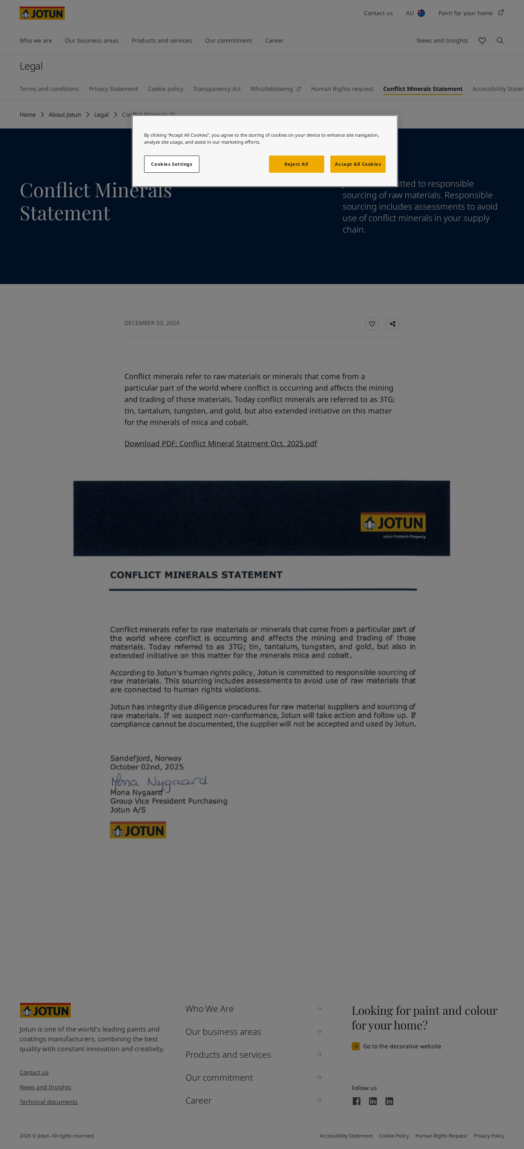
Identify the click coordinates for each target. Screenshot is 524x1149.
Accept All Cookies (358, 164)
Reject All (296, 164)
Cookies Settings (171, 164)
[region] (265, 151)
